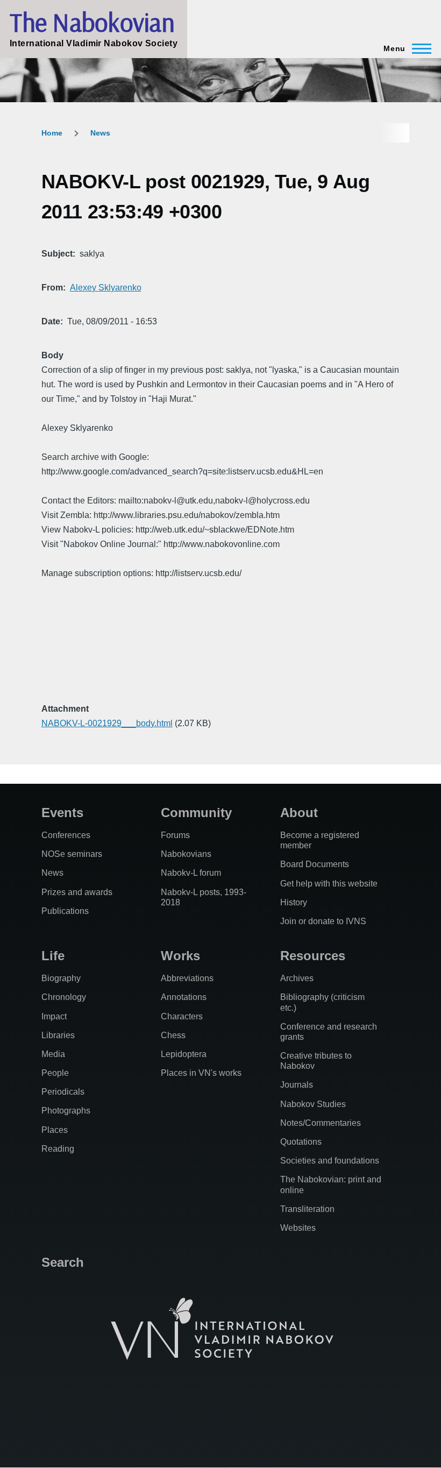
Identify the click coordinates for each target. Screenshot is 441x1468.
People (55, 1072)
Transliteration (307, 1209)
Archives (297, 978)
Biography (61, 978)
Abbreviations (187, 978)
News (100, 133)
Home (51, 133)
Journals (296, 1084)
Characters (182, 1016)
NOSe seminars (71, 854)
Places (54, 1129)
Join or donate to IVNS (323, 921)
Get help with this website (329, 883)
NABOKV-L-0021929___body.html (107, 723)
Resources (312, 955)
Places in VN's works (201, 1072)
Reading (57, 1148)
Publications (65, 911)
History (293, 902)
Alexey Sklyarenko (105, 287)
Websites (298, 1227)
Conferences (65, 835)
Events (62, 812)
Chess (173, 1035)
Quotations (301, 1141)
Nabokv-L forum (191, 872)
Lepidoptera (184, 1054)
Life (53, 955)
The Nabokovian (92, 22)
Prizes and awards (76, 892)
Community (196, 812)
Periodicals (62, 1091)
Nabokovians (186, 854)
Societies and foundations (329, 1160)
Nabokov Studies (313, 1104)
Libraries (58, 1035)
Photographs (65, 1110)
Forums (175, 835)
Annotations (184, 997)
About (299, 812)
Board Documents (314, 864)
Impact (54, 1016)
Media (53, 1054)
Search (62, 1262)
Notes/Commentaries (320, 1122)
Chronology (63, 997)
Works (180, 955)
